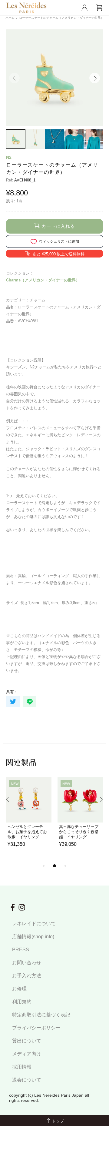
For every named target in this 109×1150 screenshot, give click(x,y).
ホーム (10, 17)
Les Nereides (26, 7)
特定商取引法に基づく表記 (41, 1014)
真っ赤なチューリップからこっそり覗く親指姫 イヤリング (78, 831)
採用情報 (21, 1066)
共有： (12, 692)
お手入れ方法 (26, 975)
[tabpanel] (28, 819)
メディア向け (26, 1053)
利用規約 (21, 1001)
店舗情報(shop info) (33, 936)
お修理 (19, 988)
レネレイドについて (34, 923)
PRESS (20, 949)
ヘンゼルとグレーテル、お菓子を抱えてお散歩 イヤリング (27, 831)
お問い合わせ (26, 962)
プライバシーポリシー (36, 1027)
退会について (26, 1079)
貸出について (26, 1040)
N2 (9, 157)
